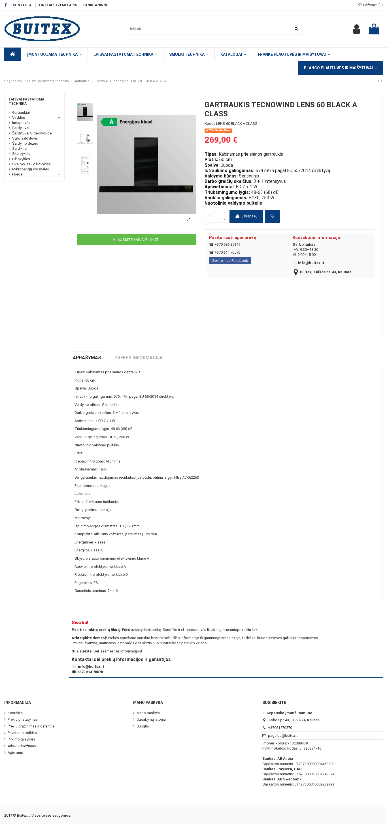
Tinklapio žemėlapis (58, 5)
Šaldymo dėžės (25, 143)
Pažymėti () (372, 5)
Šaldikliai (19, 148)
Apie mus (15, 752)
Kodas (210, 123)
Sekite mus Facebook (230, 260)
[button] (233, 54)
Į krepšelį (249, 216)
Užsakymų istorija (151, 719)
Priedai (17, 174)
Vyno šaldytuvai (25, 138)
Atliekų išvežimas (22, 746)
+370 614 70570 (227, 252)
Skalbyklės (21, 153)
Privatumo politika (22, 733)
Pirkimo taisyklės (21, 739)
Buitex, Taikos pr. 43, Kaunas (325, 272)
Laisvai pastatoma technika (26, 101)
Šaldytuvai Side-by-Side (32, 133)
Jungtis (143, 726)
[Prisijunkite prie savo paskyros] (356, 28)
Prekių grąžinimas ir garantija (31, 726)
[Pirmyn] (382, 81)
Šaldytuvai (20, 128)
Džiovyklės (21, 159)
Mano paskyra (148, 713)
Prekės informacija (138, 357)
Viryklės (18, 117)
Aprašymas (87, 357)
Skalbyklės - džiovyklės (31, 164)
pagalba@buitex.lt (283, 735)
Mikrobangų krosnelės (30, 169)
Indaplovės (21, 123)
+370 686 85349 (227, 244)
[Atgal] (379, 81)
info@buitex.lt (311, 263)
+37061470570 (95, 5)
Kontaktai (23, 5)
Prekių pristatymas (23, 719)
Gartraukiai (21, 112)
